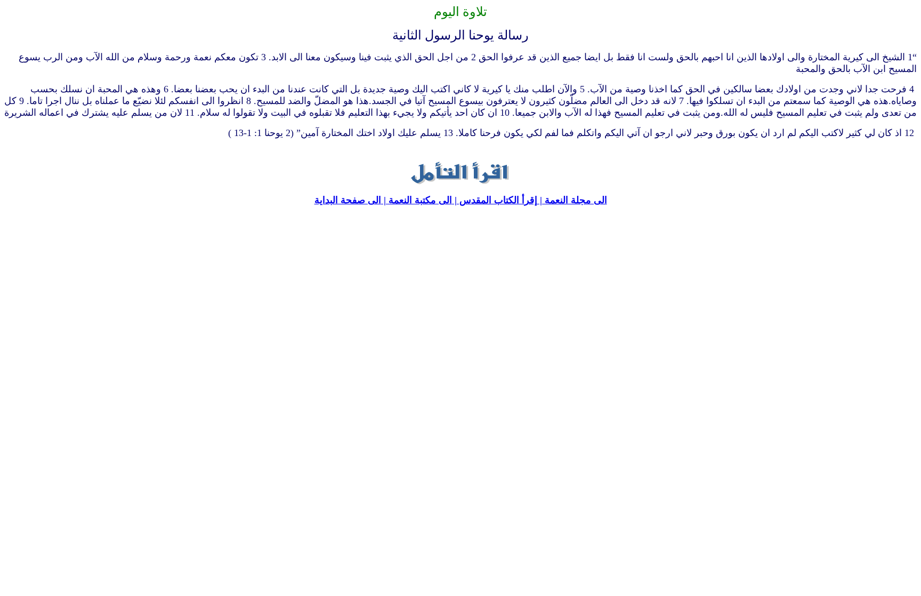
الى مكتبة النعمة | (416, 200)
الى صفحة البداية (347, 200)
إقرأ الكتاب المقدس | (494, 200)
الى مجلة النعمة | (572, 200)
